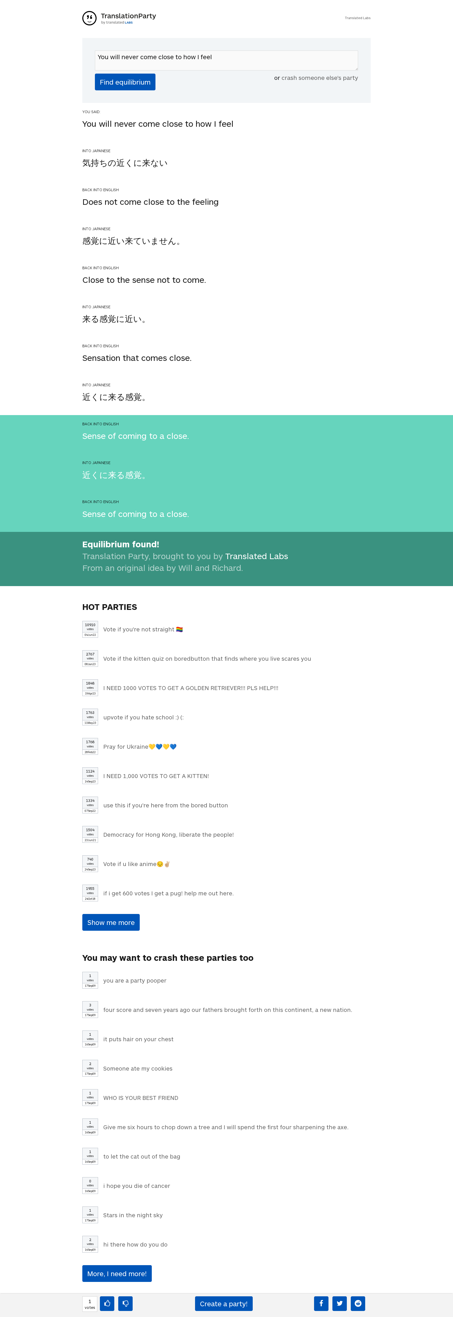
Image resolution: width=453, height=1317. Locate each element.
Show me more (111, 922)
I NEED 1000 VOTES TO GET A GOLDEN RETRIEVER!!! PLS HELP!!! (190, 687)
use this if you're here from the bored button (165, 805)
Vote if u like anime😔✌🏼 (137, 863)
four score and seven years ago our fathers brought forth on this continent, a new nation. (227, 1009)
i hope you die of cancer (136, 1185)
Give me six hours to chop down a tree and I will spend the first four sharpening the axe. (226, 1126)
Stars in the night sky (133, 1214)
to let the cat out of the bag (141, 1156)
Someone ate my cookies (137, 1068)
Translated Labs (358, 18)
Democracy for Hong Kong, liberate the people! (168, 834)
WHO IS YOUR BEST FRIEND (140, 1097)
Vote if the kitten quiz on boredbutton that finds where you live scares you (207, 658)
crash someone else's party (320, 77)
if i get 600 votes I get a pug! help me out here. (168, 893)
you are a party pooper (134, 980)
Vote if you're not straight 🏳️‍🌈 (143, 629)
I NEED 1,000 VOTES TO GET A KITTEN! (156, 775)
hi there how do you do (135, 1244)
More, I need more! (117, 1273)
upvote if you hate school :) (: (143, 717)
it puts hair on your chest (138, 1038)
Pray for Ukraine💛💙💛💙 (140, 746)
